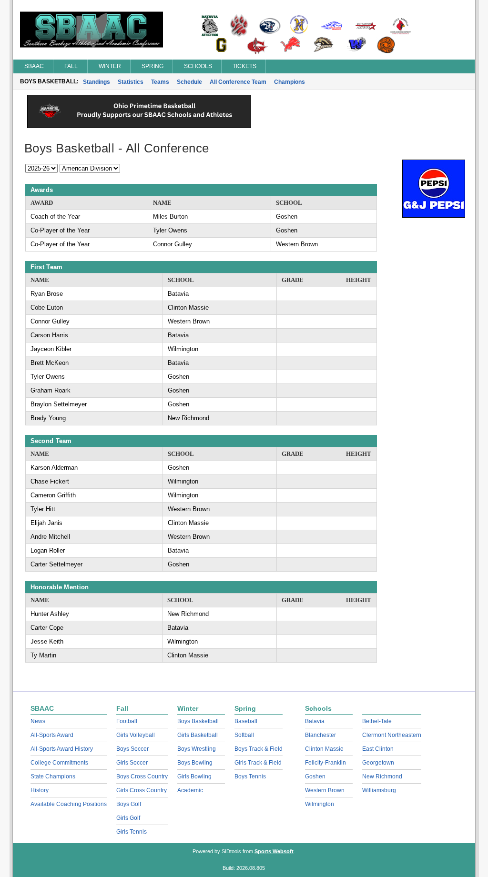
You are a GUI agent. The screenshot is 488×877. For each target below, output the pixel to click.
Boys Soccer (132, 749)
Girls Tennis (131, 831)
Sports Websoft (274, 851)
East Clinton (378, 749)
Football (126, 721)
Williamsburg (379, 790)
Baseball (245, 721)
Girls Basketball (197, 735)
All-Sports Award (51, 735)
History (39, 790)
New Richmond (382, 776)
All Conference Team (238, 82)
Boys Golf (128, 804)
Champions (289, 82)
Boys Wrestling (196, 749)
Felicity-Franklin (325, 762)
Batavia (315, 721)
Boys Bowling (195, 762)
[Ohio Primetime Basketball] (139, 126)
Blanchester (320, 735)
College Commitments (59, 762)
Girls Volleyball (135, 735)
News (37, 721)
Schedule (189, 82)
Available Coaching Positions (68, 804)
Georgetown (378, 762)
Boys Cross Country (142, 776)
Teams (160, 82)
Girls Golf (128, 818)
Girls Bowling (194, 776)
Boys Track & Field (258, 749)
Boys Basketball (198, 721)
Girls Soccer (132, 762)
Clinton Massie (324, 749)
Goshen (315, 776)
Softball (244, 735)
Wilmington (319, 804)
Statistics (130, 82)
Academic (190, 790)
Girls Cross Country (141, 790)
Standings (96, 82)
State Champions (52, 776)
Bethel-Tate (377, 721)
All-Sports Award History (61, 749)
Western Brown (325, 790)
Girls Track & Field (258, 762)
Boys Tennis (250, 776)
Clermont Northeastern (391, 735)
